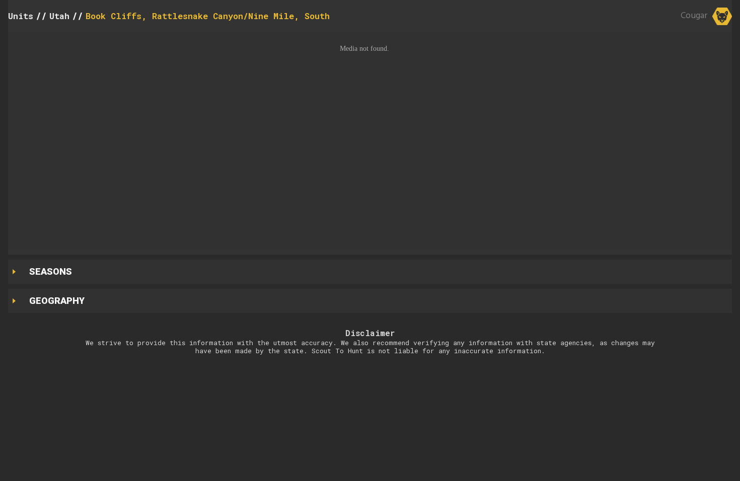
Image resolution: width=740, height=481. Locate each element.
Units (20, 16)
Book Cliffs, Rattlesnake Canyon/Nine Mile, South (208, 16)
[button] (370, 141)
